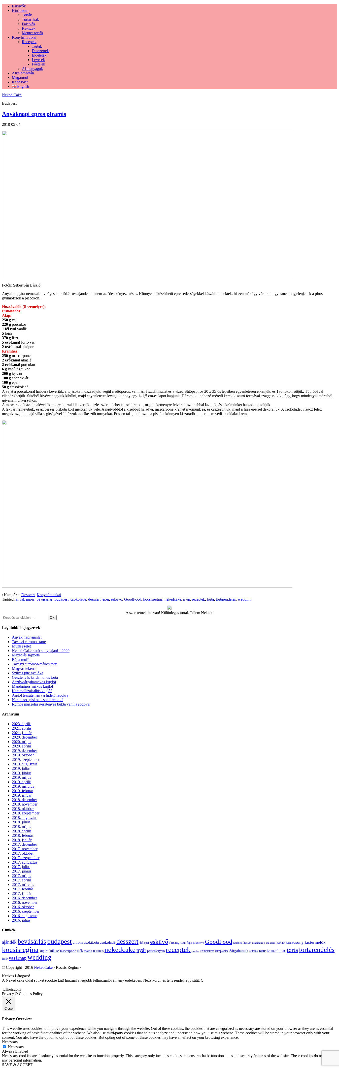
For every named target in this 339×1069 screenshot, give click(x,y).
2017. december (24, 844)
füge (189, 942)
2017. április (21, 880)
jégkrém (270, 942)
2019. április (21, 782)
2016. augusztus (24, 916)
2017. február (22, 889)
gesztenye (198, 942)
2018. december (24, 800)
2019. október (23, 755)
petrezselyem (156, 951)
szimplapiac (221, 951)
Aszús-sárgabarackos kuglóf (34, 682)
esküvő (116, 599)
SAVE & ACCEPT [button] (17, 1065)
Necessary (16, 1047)
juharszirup (258, 942)
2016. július (21, 920)
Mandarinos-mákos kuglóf (32, 686)
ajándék (9, 942)
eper (105, 599)
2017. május (21, 876)
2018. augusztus (24, 817)
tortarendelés (226, 599)
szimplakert (207, 951)
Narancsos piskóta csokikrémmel (37, 700)
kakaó (280, 942)
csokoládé (78, 599)
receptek (198, 599)
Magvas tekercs (24, 668)
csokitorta (91, 942)
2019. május (21, 777)
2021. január (22, 733)
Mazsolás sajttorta (26, 655)
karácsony (295, 942)
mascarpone (68, 951)
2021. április (21, 728)
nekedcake (173, 599)
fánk (183, 942)
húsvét (247, 942)
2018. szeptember (25, 813)
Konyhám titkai (49, 595)
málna (88, 951)
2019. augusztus (24, 764)
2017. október (23, 853)
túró (5, 958)
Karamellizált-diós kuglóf (32, 691)
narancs (98, 951)
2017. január (22, 893)
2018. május (21, 826)
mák (80, 951)
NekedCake (43, 967)
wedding (244, 599)
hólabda (237, 942)
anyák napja (25, 599)
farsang (174, 942)
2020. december (24, 737)
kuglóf (43, 951)
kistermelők (315, 942)
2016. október (23, 907)
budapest (61, 599)
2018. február (22, 835)
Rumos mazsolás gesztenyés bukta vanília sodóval (51, 704)
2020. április (21, 746)
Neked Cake (12, 95)
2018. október (23, 809)
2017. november (24, 849)
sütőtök (253, 951)
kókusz (54, 951)
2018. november (24, 804)
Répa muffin (22, 659)
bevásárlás (44, 599)
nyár (186, 599)
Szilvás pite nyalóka (27, 673)
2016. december (24, 898)
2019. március (23, 786)
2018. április (21, 831)
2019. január (22, 795)
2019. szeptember (25, 759)
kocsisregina (153, 599)
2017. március (23, 884)
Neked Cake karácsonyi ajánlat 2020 (40, 650)
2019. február (22, 791)
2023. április (21, 724)
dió (141, 942)
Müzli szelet (21, 646)
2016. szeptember (25, 911)
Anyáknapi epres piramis (34, 114)
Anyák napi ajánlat (26, 637)
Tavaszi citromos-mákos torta (35, 664)
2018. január (22, 840)
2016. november (24, 902)
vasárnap (18, 958)
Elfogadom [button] (12, 989)
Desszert (28, 595)
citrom (78, 942)
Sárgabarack (238, 951)
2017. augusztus (24, 862)
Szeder (195, 951)
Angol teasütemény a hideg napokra (40, 695)
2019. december (24, 750)
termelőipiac (276, 950)
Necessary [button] (10, 1042)
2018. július (21, 822)
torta (210, 599)
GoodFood (132, 599)
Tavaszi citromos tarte (29, 642)
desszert (94, 599)
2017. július (21, 867)
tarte (262, 951)
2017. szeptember (25, 858)
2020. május (21, 742)
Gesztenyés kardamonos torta (35, 677)
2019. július (21, 768)
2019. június (21, 773)
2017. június (21, 871)
